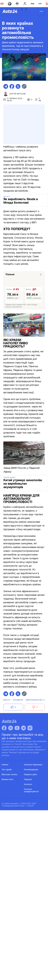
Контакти (28, 784)
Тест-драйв (7, 769)
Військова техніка (9, 774)
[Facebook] (4, 728)
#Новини (18, 700)
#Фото (6, 700)
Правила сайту (30, 774)
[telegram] (5, 86)
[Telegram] (23, 728)
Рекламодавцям (31, 769)
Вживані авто (7, 779)
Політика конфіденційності (31, 790)
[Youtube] (17, 728)
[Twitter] (10, 728)
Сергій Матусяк (17, 94)
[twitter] (18, 86)
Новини (5, 765)
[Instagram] (30, 728)
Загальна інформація (33, 765)
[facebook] (11, 86)
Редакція (28, 779)
